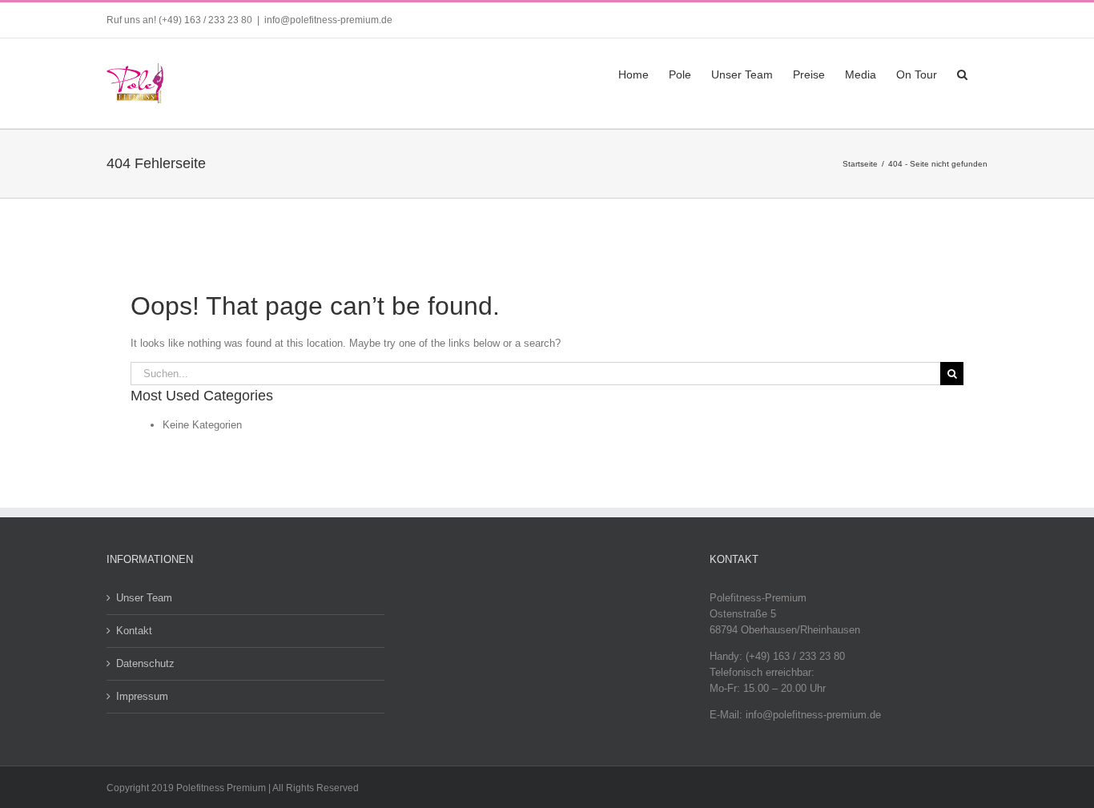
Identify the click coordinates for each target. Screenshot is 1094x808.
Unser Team (144, 598)
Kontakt (134, 631)
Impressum (142, 696)
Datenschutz (145, 663)
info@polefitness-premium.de (328, 20)
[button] (962, 72)
